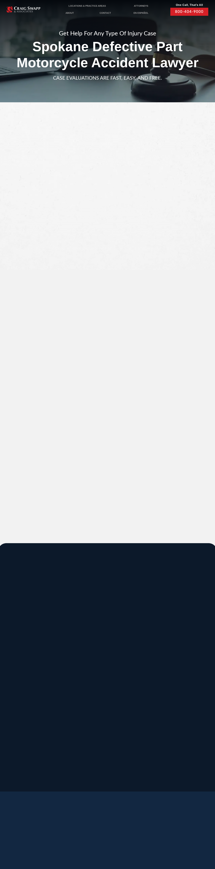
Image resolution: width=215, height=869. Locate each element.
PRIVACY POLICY (71, 847)
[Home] (23, 9)
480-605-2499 (181, 706)
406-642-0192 (181, 676)
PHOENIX (182, 684)
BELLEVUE (183, 717)
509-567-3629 (53, 710)
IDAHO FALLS (101, 717)
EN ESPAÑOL (141, 13)
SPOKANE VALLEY (105, 616)
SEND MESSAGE (172, 257)
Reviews (26, 831)
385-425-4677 (53, 740)
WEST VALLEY (80, 751)
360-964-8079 (117, 777)
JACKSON (139, 650)
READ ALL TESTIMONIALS (172, 391)
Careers (63, 831)
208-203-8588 (53, 639)
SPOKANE (54, 650)
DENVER (138, 684)
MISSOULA (183, 650)
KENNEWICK (57, 684)
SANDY (9, 616)
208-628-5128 (10, 676)
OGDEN (9, 717)
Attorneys (141, 6)
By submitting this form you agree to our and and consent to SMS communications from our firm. (175, 240)
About (70, 13)
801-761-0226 (74, 774)
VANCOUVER (121, 751)
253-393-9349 (138, 744)
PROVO (180, 616)
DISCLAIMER (93, 847)
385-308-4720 (181, 643)
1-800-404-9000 (51, 488)
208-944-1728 (96, 740)
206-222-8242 (96, 676)
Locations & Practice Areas (87, 6)
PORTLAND (13, 684)
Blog (44, 831)
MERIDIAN (54, 616)
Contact (105, 13)
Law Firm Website (175, 853)
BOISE (8, 650)
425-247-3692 (181, 744)
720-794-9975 (138, 710)
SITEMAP (82, 851)
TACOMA (138, 717)
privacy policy (163, 242)
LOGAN (52, 717)
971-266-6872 (10, 710)
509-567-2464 (53, 676)
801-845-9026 (10, 643)
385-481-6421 (10, 740)
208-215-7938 (96, 710)
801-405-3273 (138, 643)
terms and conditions (171, 239)
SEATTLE (96, 650)
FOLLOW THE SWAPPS (189, 839)
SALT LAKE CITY (146, 616)
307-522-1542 (138, 676)
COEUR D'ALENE (104, 684)
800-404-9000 (189, 12)
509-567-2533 (96, 639)
